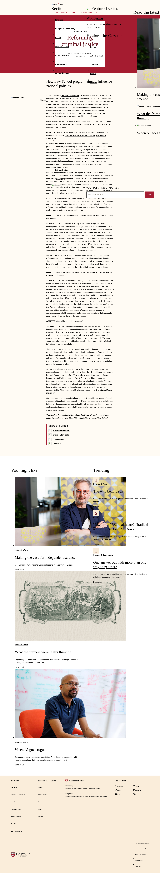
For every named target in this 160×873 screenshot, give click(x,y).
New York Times (73, 332)
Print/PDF (57, 444)
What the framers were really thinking (43, 652)
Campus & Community (103, 555)
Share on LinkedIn (61, 435)
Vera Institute (79, 375)
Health (96, 517)
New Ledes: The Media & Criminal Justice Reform (69, 415)
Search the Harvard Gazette (102, 188)
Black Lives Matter (104, 390)
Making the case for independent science (45, 557)
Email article (58, 439)
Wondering (95, 18)
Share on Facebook (61, 430)
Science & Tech (100, 484)
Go (149, 194)
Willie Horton (73, 283)
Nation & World (21, 550)
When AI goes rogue (30, 750)
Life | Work (69, 794)
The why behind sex (108, 491)
